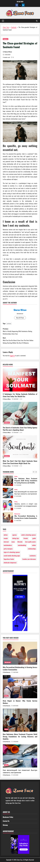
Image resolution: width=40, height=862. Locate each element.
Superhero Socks (9, 559)
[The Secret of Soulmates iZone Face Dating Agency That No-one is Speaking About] (20, 413)
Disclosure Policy (8, 817)
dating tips (15, 538)
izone (13, 542)
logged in (12, 355)
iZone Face (6, 27)
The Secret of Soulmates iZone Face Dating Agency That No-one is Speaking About (20, 428)
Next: (18, 340)
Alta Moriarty (7, 672)
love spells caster (30, 542)
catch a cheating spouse (28, 535)
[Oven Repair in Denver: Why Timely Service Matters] (20, 686)
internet (6, 542)
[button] (3, 21)
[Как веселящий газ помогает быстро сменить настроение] (20, 756)
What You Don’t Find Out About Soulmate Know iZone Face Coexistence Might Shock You (20, 462)
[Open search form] (36, 21)
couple (6, 538)
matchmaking (22, 545)
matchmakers (8, 545)
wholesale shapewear (10, 562)
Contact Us (6, 821)
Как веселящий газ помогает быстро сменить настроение (8, 481)
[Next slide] (36, 472)
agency (14, 535)
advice (6, 535)
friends (26, 538)
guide (34, 538)
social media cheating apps (12, 556)
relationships (32, 549)
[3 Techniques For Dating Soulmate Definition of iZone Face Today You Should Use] (20, 380)
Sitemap (5, 825)
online (34, 545)
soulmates (9, 323)
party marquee (8, 549)
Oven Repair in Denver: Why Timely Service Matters (8, 517)
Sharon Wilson (8, 52)
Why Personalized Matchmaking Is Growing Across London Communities (8, 505)
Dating (15, 477)
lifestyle (19, 542)
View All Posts (20, 318)
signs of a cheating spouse (12, 552)
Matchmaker (17, 501)
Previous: (17, 331)
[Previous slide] (33, 472)
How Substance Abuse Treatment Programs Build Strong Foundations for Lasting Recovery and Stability (20, 736)
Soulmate (13, 27)
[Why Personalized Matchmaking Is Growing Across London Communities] (20, 653)
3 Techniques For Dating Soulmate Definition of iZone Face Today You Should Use (20, 395)
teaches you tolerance (29, 559)
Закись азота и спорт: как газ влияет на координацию (8, 493)
